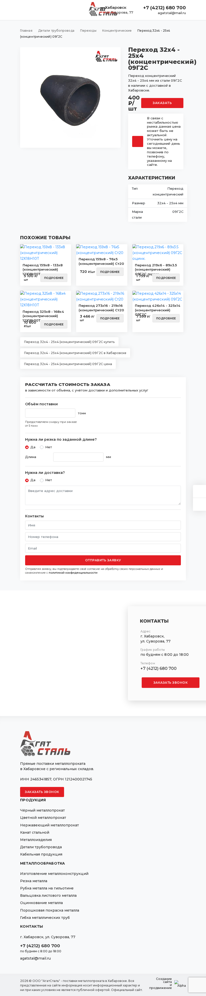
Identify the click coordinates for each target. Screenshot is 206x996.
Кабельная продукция (41, 854)
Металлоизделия (36, 839)
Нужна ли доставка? (45, 473)
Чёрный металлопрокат (42, 810)
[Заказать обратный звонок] (199, 504)
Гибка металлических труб (45, 917)
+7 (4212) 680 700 (164, 8)
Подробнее (54, 278)
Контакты (34, 516)
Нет (48, 447)
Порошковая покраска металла (49, 910)
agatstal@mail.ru (172, 13)
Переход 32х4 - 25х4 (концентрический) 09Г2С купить (69, 342)
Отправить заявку (103, 560)
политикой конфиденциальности (73, 572)
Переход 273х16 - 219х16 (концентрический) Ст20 (101, 308)
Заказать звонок (170, 682)
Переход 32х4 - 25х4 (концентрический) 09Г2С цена (68, 364)
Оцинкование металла (41, 903)
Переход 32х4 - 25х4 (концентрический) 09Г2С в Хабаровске (75, 353)
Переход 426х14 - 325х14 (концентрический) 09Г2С (157, 309)
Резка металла (33, 881)
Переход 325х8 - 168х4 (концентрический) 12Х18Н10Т (43, 315)
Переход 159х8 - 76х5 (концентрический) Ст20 (101, 261)
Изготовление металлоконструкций (54, 873)
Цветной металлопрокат (43, 817)
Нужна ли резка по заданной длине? (61, 439)
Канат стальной (34, 832)
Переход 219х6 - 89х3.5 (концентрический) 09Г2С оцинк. (156, 268)
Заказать (162, 103)
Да (32, 447)
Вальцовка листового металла (48, 895)
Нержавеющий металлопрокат (49, 825)
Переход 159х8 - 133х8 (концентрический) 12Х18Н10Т (43, 268)
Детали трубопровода (41, 847)
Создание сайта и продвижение (160, 983)
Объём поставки (41, 404)
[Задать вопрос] (199, 491)
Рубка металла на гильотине (47, 888)
